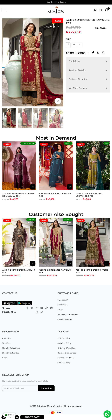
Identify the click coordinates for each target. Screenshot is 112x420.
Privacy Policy (63, 338)
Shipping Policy (64, 343)
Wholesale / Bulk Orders (67, 315)
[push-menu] (4, 10)
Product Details (77, 70)
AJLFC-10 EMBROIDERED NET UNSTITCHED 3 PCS (89, 194)
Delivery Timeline (78, 79)
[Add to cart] (32, 187)
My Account (62, 300)
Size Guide (101, 28)
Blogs (4, 358)
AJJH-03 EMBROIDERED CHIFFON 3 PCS (92, 271)
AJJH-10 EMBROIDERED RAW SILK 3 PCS (55, 271)
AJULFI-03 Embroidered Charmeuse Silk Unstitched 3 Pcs (18, 194)
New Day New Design (56, 2)
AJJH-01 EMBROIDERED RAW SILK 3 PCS (18, 271)
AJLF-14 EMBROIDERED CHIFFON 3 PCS (55, 194)
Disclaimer (74, 61)
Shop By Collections (11, 348)
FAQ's (60, 310)
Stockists (6, 343)
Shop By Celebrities (10, 353)
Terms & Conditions (66, 358)
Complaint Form (64, 319)
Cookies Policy (63, 363)
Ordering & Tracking (66, 348)
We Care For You (78, 88)
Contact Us (62, 305)
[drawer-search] (95, 10)
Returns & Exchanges (66, 353)
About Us (6, 338)
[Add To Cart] (32, 263)
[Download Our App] (9, 303)
